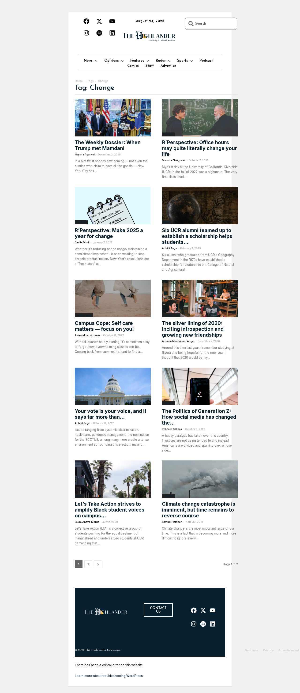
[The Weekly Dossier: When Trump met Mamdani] (113, 117)
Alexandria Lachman (87, 335)
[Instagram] (86, 33)
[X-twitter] (99, 21)
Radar (161, 61)
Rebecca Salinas (172, 429)
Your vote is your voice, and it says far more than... (110, 414)
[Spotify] (99, 33)
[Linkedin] (112, 33)
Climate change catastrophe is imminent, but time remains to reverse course (198, 510)
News (88, 61)
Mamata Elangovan (174, 160)
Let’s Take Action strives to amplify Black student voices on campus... (109, 510)
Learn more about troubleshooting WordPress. (109, 676)
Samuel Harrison (172, 522)
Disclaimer (251, 650)
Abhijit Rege (169, 248)
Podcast (206, 61)
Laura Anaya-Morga (87, 522)
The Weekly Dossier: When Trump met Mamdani (108, 145)
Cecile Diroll (82, 242)
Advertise (168, 66)
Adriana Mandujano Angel (178, 341)
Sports (182, 61)
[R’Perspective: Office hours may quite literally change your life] (200, 117)
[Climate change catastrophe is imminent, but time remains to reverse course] (200, 479)
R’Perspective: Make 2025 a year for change (109, 233)
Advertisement (288, 650)
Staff (150, 66)
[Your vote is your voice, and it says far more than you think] (113, 386)
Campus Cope (84, 315)
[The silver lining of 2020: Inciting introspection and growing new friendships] (200, 298)
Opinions (111, 61)
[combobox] (211, 24)
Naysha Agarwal (85, 154)
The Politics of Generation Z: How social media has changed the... (199, 417)
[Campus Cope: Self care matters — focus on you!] (113, 298)
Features (137, 61)
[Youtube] (112, 21)
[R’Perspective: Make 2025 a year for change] (113, 205)
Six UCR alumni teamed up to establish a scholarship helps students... (197, 236)
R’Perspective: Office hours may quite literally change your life (199, 148)
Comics (133, 66)
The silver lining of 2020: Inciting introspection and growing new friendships (193, 329)
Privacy (268, 650)
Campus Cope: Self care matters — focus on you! (104, 326)
